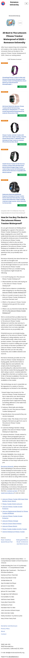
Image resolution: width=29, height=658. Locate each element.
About (3, 631)
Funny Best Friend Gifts (8, 602)
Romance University (7, 466)
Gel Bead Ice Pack (6, 605)
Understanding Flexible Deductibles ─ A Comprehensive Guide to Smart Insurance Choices (14, 561)
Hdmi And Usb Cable (7, 613)
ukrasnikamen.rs (13, 657)
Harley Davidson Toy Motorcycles (11, 616)
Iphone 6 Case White (7, 586)
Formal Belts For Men (7, 597)
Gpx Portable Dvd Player (8, 583)
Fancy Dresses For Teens (9, 589)
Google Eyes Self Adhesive (9, 594)
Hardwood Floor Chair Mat (9, 575)
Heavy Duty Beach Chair (8, 578)
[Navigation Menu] (26, 3)
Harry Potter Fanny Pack (8, 618)
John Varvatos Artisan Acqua (10, 610)
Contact (3, 634)
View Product (23, 86)
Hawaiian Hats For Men (8, 608)
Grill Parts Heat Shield (7, 599)
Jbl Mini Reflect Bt (6, 580)
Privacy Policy (5, 629)
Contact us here (12, 491)
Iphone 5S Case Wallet (8, 591)
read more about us (7, 493)
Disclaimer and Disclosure (9, 626)
